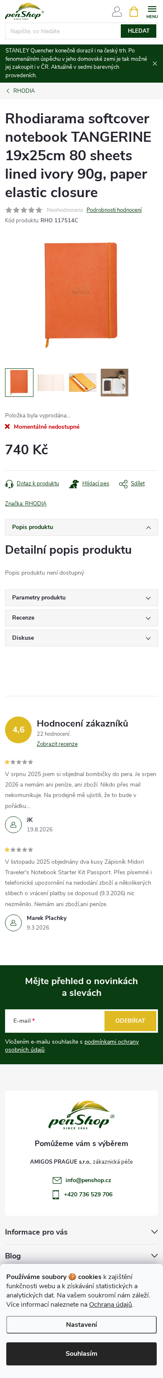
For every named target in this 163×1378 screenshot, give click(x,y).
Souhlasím (81, 1353)
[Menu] (152, 11)
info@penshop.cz (88, 1180)
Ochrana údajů (110, 1304)
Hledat (139, 31)
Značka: (25, 504)
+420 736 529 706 (88, 1194)
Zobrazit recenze (57, 744)
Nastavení (81, 1324)
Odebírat (130, 1021)
